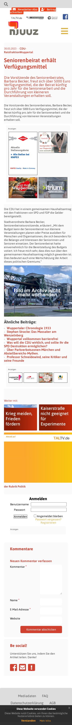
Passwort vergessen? (48, 519)
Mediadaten (27, 696)
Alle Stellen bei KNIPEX (20, 156)
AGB (52, 703)
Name (14, 600)
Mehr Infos (45, 720)
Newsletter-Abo (27, 9)
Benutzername (19, 504)
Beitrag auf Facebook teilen (13, 667)
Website (15, 618)
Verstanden (28, 720)
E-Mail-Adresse (20, 609)
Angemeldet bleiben (50, 516)
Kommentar (18, 567)
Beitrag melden (31, 667)
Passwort (19, 509)
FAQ (45, 696)
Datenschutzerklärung (27, 703)
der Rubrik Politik (15, 486)
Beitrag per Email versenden (22, 667)
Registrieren (48, 522)
